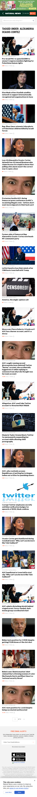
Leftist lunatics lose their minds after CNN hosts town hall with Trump (17, 269)
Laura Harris (13, 90)
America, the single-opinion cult (15, 300)
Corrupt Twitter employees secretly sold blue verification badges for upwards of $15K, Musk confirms (17, 507)
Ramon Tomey (13, 231)
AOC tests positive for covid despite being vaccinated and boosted (17, 709)
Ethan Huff (12, 157)
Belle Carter (13, 56)
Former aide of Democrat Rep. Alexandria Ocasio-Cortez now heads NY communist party (17, 236)
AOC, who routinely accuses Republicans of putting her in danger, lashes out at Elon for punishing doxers (18, 473)
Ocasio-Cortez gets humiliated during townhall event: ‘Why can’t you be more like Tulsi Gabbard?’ (18, 540)
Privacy (10, 768)
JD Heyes (12, 265)
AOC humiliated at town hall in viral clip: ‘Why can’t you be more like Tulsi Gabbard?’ (17, 574)
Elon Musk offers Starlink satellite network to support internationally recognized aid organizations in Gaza (17, 94)
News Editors (13, 124)
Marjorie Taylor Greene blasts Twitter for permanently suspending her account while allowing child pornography (18, 438)
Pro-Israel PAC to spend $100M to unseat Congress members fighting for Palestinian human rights (18, 61)
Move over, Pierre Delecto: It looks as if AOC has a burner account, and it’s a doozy (18, 331)
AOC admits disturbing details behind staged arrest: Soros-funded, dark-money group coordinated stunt (17, 608)
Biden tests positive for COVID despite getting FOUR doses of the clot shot (18, 641)
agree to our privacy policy (19, 788)
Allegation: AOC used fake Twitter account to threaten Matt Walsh (16, 404)
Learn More (8, 792)
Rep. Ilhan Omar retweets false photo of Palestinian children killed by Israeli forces (18, 128)
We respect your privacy (18, 746)
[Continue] (33, 742)
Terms (15, 768)
